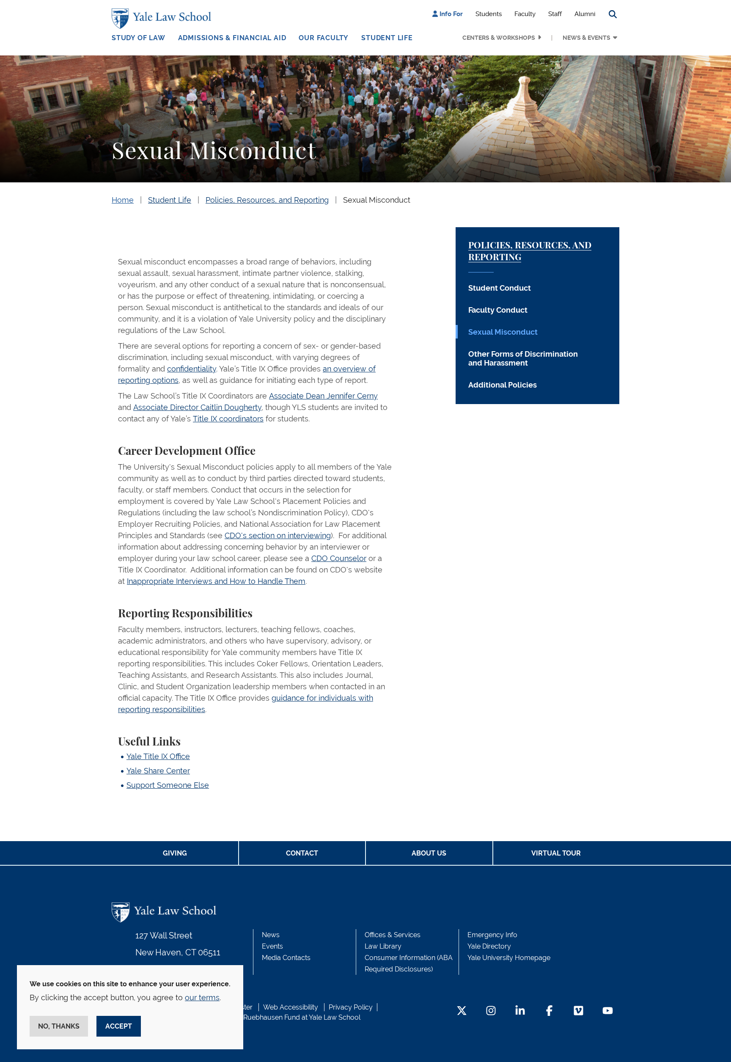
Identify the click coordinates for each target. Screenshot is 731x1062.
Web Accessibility (290, 1007)
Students (488, 14)
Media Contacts (286, 958)
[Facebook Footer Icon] (549, 1011)
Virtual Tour (556, 853)
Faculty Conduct (498, 309)
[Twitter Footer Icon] (461, 1011)
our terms (202, 997)
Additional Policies (502, 384)
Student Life (387, 38)
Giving (175, 853)
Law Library (383, 946)
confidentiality (191, 368)
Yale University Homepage (508, 958)
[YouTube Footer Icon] (607, 1011)
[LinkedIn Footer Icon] (520, 1011)
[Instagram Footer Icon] (491, 1011)
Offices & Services (392, 935)
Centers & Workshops (498, 37)
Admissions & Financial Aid (232, 38)
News (271, 935)
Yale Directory (489, 946)
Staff (555, 14)
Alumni (584, 14)
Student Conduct (499, 287)
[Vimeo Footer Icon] (578, 1011)
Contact (302, 853)
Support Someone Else (167, 785)
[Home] (163, 18)
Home (123, 199)
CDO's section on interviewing (278, 535)
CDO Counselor (338, 558)
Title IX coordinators (228, 418)
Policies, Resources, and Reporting (267, 199)
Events (272, 946)
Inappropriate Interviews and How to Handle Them (216, 581)
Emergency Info (492, 935)
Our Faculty (324, 38)
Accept (118, 1026)
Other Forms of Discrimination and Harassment (523, 358)
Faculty (525, 14)
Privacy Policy (351, 1007)
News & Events (586, 37)
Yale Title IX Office (158, 756)
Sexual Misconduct (376, 199)
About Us (429, 853)
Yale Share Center (158, 770)
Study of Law (138, 38)
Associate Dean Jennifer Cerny (323, 395)
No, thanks (59, 1026)
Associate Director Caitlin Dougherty (197, 407)
